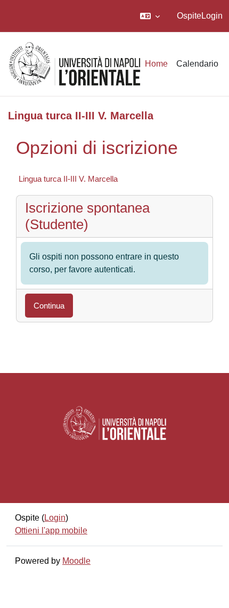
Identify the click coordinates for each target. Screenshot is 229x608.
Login (212, 15)
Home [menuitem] (156, 63)
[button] (150, 16)
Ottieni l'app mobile (51, 530)
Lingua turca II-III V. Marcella (68, 178)
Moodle (76, 560)
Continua (49, 305)
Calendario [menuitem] (197, 63)
